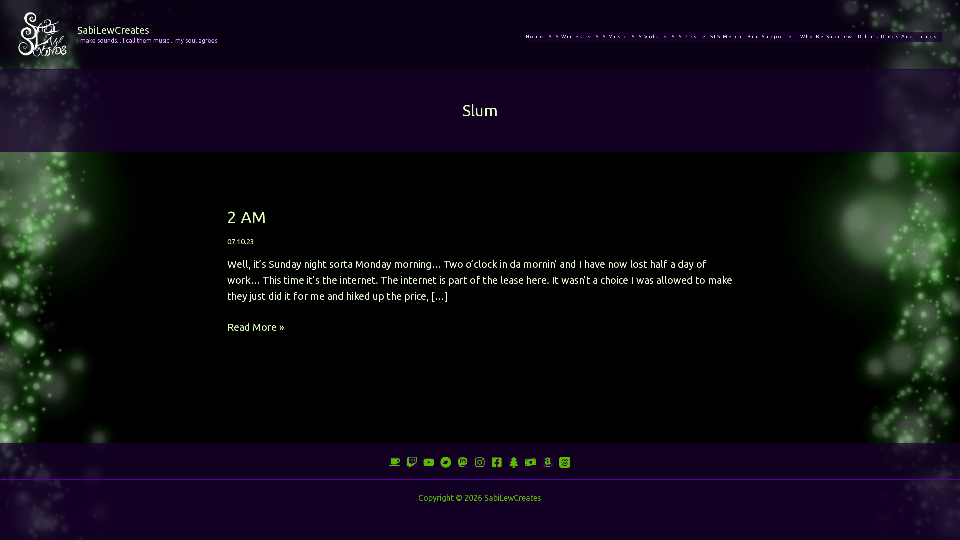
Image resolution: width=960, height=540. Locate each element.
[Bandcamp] (446, 462)
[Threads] (565, 462)
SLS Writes (566, 37)
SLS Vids (645, 37)
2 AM (247, 217)
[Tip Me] (531, 462)
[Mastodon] (463, 462)
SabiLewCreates (114, 30)
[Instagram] (480, 462)
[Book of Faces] (497, 462)
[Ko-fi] (395, 462)
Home (535, 37)
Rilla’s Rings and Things (898, 37)
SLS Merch (726, 37)
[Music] (429, 462)
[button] (587, 37)
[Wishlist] (548, 462)
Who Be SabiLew (826, 37)
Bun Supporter (772, 37)
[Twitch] (412, 462)
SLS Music (611, 37)
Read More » (256, 328)
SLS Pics (685, 37)
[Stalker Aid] (514, 462)
